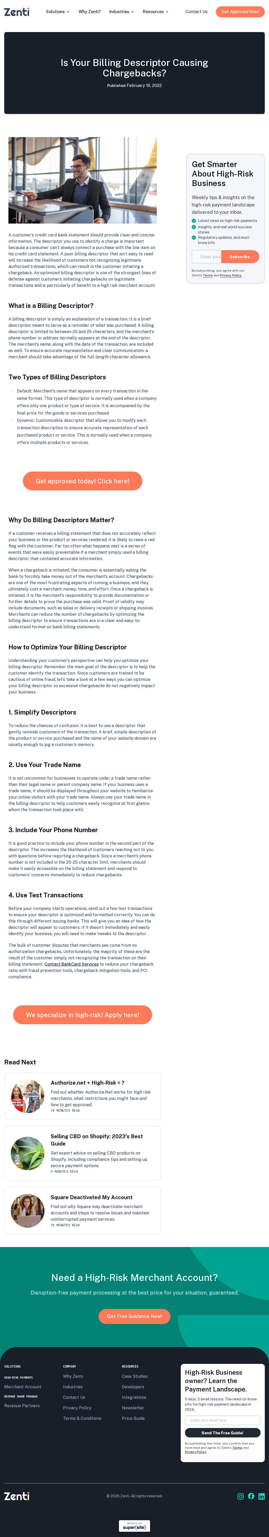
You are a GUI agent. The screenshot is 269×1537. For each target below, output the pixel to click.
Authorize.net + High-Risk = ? (87, 1083)
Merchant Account (22, 1386)
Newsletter (133, 1407)
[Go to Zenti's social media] (240, 1496)
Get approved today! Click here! (83, 481)
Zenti (124, 1496)
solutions (55, 11)
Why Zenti (73, 1376)
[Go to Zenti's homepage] (16, 12)
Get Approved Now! (240, 11)
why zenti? (90, 11)
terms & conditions (82, 1418)
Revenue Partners (22, 1405)
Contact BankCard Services (71, 964)
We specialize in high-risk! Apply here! (82, 1014)
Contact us (74, 1397)
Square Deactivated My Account (92, 1197)
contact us (196, 11)
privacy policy (77, 1407)
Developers (133, 1386)
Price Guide (133, 1418)
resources (153, 11)
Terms (237, 1448)
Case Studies (135, 1376)
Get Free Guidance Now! (134, 1316)
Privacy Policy (195, 1452)
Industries (119, 11)
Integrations (134, 1397)
